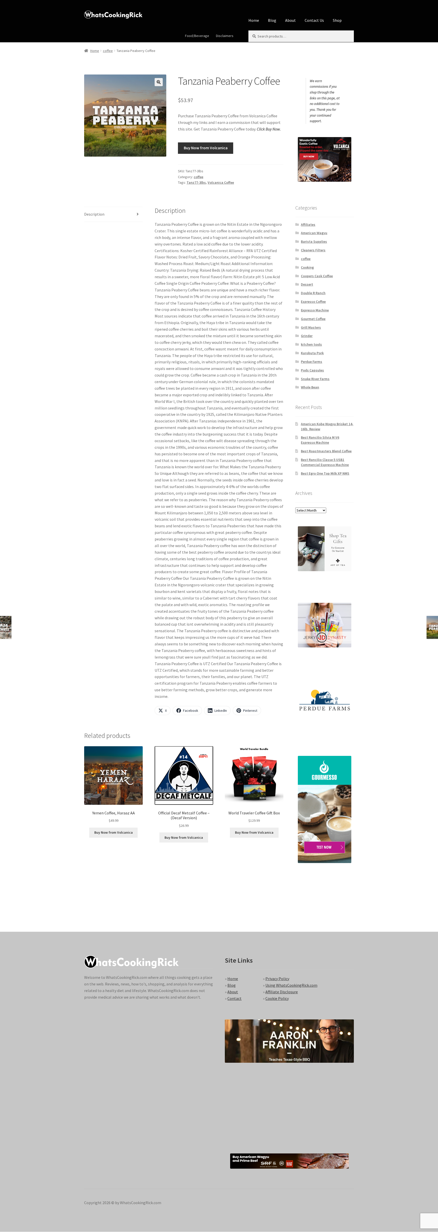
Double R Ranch (313, 293)
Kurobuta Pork (312, 353)
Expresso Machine (315, 310)
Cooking (307, 267)
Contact (234, 998)
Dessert (307, 284)
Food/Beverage (197, 35)
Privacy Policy (277, 978)
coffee (108, 50)
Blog (272, 20)
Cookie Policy (277, 998)
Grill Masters (311, 327)
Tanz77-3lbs (196, 182)
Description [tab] (94, 214)
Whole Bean (310, 387)
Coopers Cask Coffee (317, 276)
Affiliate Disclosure (281, 991)
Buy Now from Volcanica (206, 147)
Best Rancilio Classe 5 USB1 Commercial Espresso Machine (325, 462)
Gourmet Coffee (313, 318)
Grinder (307, 335)
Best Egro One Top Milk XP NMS (325, 473)
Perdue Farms (311, 361)
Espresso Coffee (313, 301)
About (290, 20)
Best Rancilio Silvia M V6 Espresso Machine (320, 440)
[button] (159, 82)
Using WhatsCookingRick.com (291, 985)
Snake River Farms (315, 379)
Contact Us (314, 20)
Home (253, 20)
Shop (337, 20)
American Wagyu (314, 233)
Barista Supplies (314, 241)
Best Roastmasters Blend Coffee (326, 451)
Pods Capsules (312, 370)
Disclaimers (224, 35)
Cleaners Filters (313, 250)
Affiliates (308, 224)
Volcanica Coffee (221, 182)
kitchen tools (311, 344)
